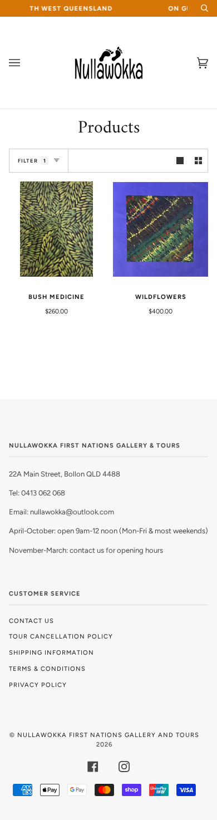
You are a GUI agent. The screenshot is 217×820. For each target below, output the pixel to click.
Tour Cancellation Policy (61, 636)
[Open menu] (25, 63)
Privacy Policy (38, 685)
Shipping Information (51, 652)
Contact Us (31, 621)
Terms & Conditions (47, 668)
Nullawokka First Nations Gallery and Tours (108, 735)
